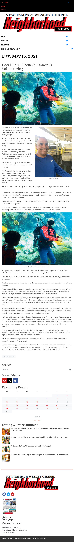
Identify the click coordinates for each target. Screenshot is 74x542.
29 (57, 408)
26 (27, 408)
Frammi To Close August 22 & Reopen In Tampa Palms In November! (39, 455)
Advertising (4, 2)
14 (47, 402)
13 (37, 402)
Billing (3, 6)
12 (27, 402)
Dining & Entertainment (10, 49)
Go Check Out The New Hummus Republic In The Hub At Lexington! (39, 437)
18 (17, 405)
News (3, 37)
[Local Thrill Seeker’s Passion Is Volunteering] (37, 98)
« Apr (35, 420)
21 (47, 405)
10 (7, 402)
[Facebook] (15, 380)
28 (47, 408)
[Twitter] (9, 380)
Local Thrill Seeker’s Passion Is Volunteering (27, 67)
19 (27, 405)
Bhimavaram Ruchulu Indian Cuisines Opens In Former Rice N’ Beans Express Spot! (40, 429)
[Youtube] (4, 380)
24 (7, 408)
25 (17, 408)
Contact (3, 9)
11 (17, 402)
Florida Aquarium (9, 357)
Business (4, 41)
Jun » (39, 420)
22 (57, 405)
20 (37, 405)
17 (7, 405)
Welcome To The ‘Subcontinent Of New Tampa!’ (31, 446)
